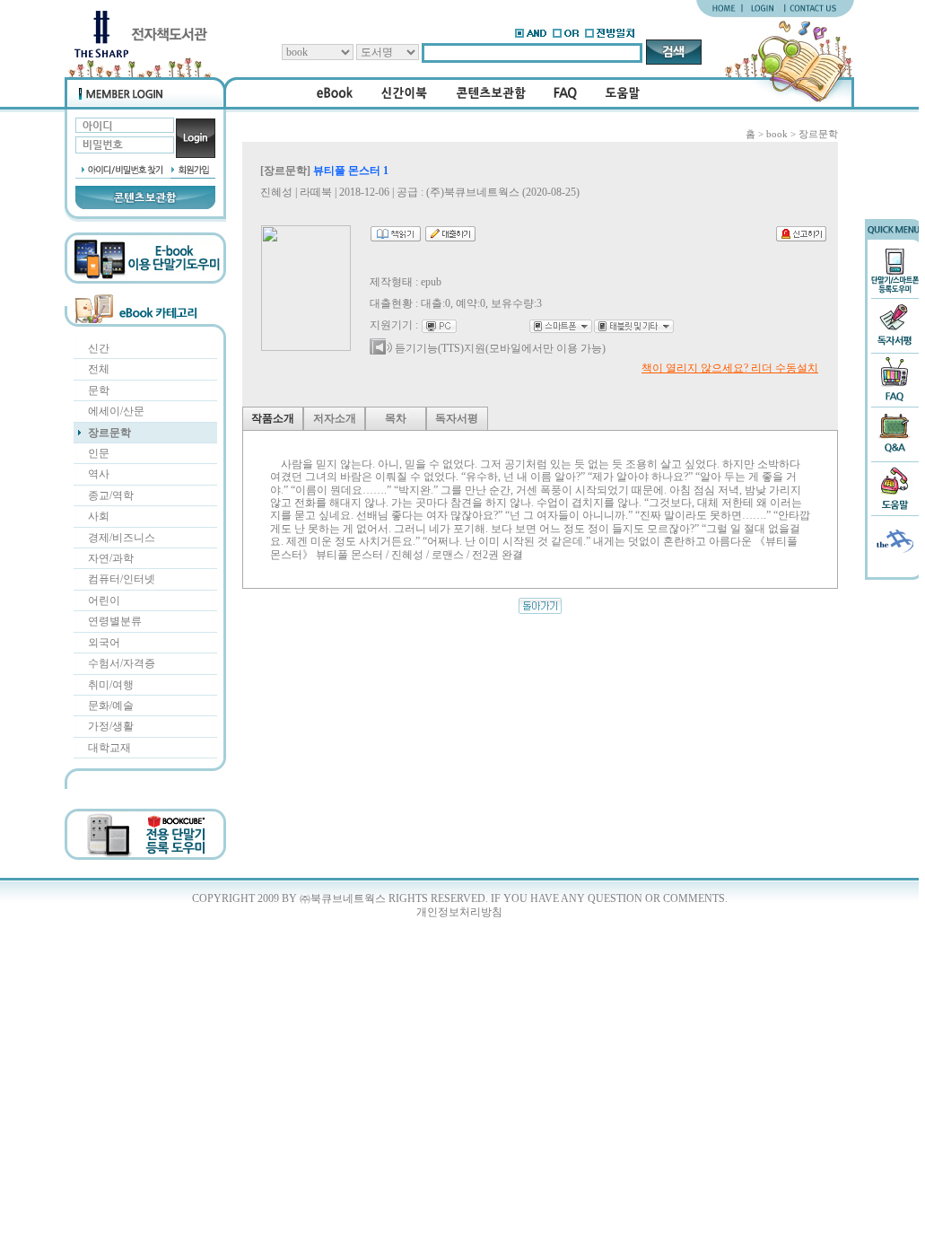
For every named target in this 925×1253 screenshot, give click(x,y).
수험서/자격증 (121, 663)
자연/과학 (111, 558)
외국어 (104, 642)
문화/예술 (111, 705)
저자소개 (334, 418)
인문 (98, 453)
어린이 (104, 600)
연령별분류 (115, 621)
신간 (98, 348)
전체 (98, 369)
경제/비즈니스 (121, 537)
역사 (98, 474)
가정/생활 (111, 726)
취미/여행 (111, 685)
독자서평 (456, 418)
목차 (395, 418)
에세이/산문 (116, 411)
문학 (98, 390)
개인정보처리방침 (459, 912)
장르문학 (109, 432)
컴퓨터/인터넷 (121, 579)
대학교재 (109, 747)
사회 (98, 516)
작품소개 (272, 418)
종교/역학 (111, 495)
